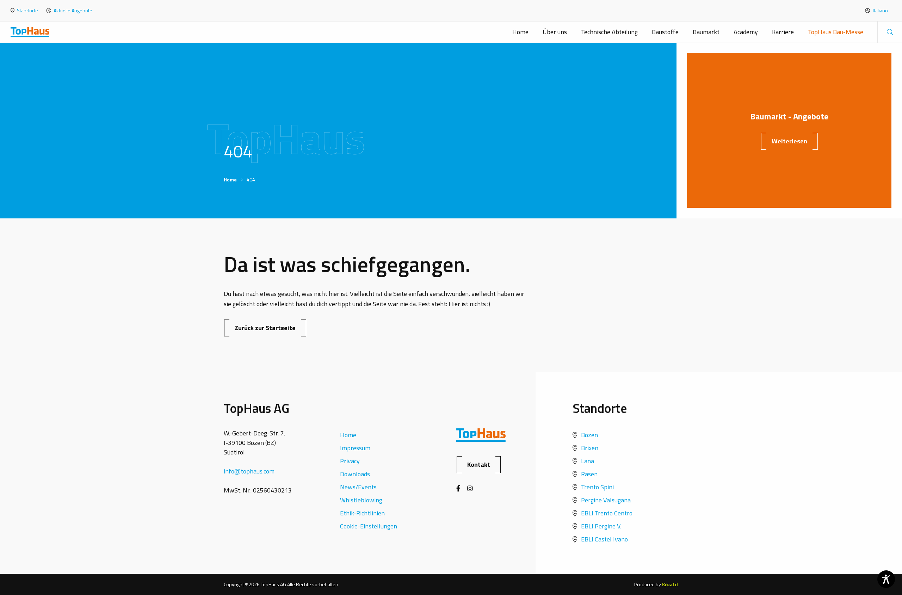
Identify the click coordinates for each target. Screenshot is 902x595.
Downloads (355, 474)
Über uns (555, 32)
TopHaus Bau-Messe (835, 32)
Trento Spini (597, 487)
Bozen (589, 435)
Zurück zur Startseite (265, 328)
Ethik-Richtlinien (362, 513)
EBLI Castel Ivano (604, 539)
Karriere (783, 32)
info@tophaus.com (249, 471)
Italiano (880, 10)
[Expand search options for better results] (889, 32)
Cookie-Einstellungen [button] (368, 526)
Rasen (589, 474)
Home (520, 32)
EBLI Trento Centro (606, 513)
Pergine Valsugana (606, 500)
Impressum (355, 448)
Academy (746, 32)
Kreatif (670, 584)
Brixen (589, 448)
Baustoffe (665, 32)
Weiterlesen (789, 141)
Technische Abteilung (609, 32)
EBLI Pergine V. (601, 526)
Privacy (350, 461)
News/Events (358, 487)
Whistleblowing (361, 500)
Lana (587, 461)
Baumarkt (706, 32)
